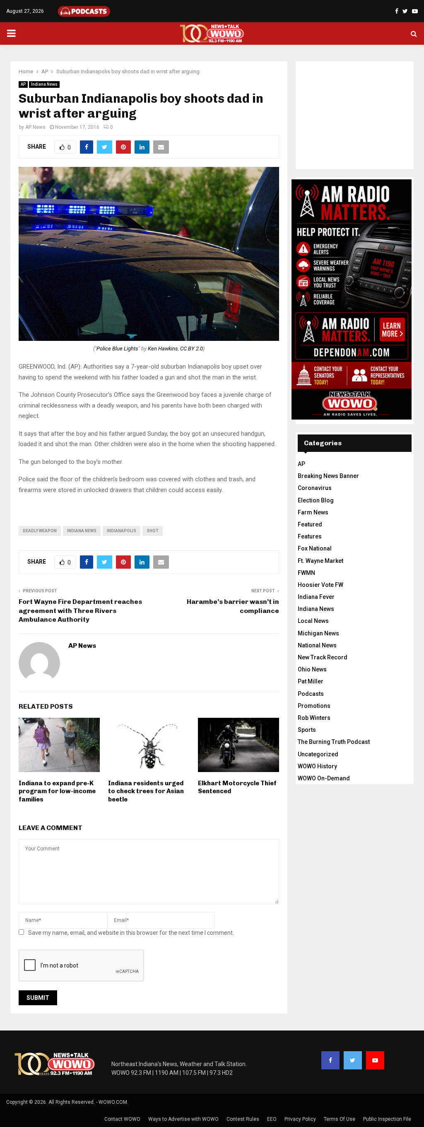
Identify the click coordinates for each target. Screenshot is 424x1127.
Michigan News (318, 633)
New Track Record (322, 657)
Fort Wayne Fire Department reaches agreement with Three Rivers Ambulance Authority (80, 610)
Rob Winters (314, 717)
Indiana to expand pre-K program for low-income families (57, 791)
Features (310, 536)
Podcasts (311, 693)
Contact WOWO (122, 1119)
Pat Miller (310, 681)
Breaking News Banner (328, 476)
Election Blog (316, 500)
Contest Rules (242, 1119)
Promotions (314, 705)
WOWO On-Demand (324, 778)
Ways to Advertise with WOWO (183, 1119)
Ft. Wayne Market (320, 560)
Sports (307, 729)
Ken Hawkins (163, 348)
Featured (310, 524)
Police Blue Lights (117, 348)
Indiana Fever (316, 597)
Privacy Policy (300, 1119)
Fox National (315, 548)
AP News (35, 127)
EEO (272, 1119)
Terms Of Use (339, 1119)
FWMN (306, 573)
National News (317, 645)
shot (153, 531)
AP (23, 84)
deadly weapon (40, 531)
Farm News (313, 512)
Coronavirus (315, 488)
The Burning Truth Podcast (334, 741)
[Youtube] (375, 1060)
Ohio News (312, 669)
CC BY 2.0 (191, 348)
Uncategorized (318, 754)
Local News (313, 621)
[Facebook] (330, 1060)
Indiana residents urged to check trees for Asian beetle (146, 791)
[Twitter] (353, 1060)
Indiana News (44, 84)
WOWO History (317, 766)
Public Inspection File (387, 1119)
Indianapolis (121, 531)
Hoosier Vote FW (320, 585)
